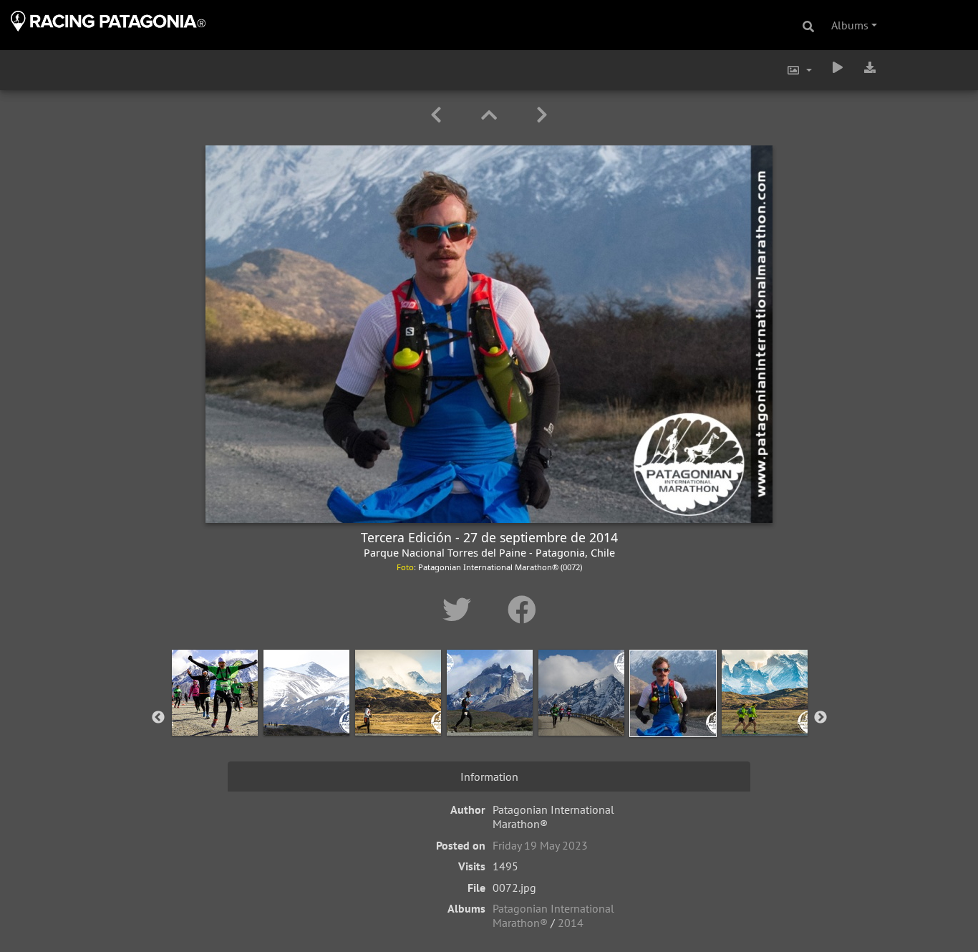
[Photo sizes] (799, 70)
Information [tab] (489, 776)
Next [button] (820, 718)
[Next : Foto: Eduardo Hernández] (542, 115)
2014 (571, 922)
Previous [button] (158, 718)
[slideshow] (837, 67)
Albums (849, 25)
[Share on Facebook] (522, 609)
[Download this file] (869, 67)
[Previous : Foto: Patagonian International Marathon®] (438, 115)
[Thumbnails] (491, 115)
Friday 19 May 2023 (540, 845)
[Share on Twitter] (460, 609)
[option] (215, 715)
